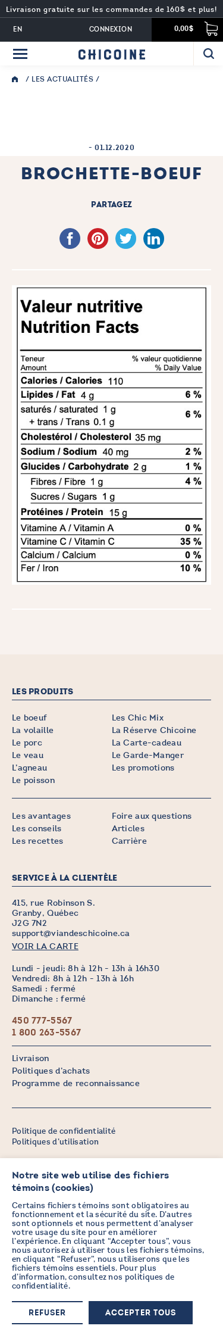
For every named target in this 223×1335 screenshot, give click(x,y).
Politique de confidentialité (63, 1131)
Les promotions (143, 768)
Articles (128, 829)
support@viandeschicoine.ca (71, 933)
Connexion (110, 29)
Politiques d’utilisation (55, 1142)
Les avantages (41, 816)
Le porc (27, 743)
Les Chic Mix (138, 718)
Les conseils (37, 829)
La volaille (33, 730)
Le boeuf (29, 718)
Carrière (129, 841)
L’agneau (29, 768)
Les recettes (38, 841)
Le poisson (33, 780)
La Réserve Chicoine (154, 730)
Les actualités (62, 79)
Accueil (18, 79)
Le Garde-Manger (148, 755)
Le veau (27, 755)
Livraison (30, 1058)
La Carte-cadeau (147, 743)
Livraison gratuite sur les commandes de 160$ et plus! (111, 9)
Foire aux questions (152, 816)
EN (18, 29)
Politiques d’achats (51, 1071)
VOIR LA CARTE (45, 946)
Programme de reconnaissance (76, 1083)
